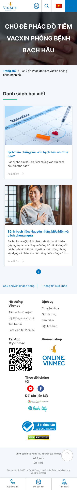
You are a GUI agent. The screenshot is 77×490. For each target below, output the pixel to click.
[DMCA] (38, 437)
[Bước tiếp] (38, 409)
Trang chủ (10, 71)
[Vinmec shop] (54, 355)
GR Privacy (38, 458)
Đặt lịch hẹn (49, 326)
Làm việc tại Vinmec (21, 330)
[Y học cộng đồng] (38, 402)
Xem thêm (13, 173)
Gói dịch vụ (49, 314)
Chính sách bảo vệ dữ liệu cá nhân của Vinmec (38, 453)
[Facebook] (41, 388)
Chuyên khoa (50, 308)
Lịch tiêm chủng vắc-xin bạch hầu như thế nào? (38, 154)
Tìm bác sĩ (15, 324)
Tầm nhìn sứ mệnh (20, 312)
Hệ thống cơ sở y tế (21, 318)
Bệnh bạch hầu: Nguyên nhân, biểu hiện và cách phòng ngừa (38, 233)
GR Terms (38, 463)
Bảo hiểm (48, 320)
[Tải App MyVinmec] (20, 359)
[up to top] (67, 455)
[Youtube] (30, 388)
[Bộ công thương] (38, 426)
